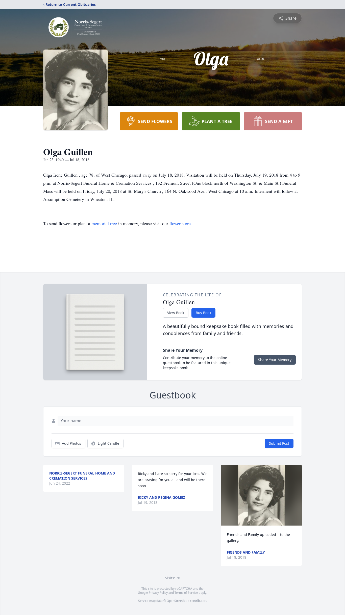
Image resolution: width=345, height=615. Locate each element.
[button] (261, 495)
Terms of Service (186, 592)
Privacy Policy (158, 592)
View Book (175, 312)
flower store (180, 223)
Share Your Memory (274, 359)
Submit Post (279, 443)
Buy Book (203, 312)
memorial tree (104, 223)
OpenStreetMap (178, 601)
